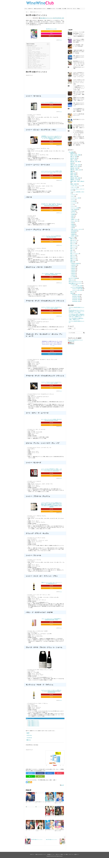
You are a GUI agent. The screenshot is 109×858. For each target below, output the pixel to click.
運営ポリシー (77, 854)
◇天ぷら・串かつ (74, 221)
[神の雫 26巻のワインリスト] (49, 810)
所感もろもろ (71, 279)
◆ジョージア (73, 246)
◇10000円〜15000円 (75, 263)
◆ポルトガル (73, 258)
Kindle (51, 33)
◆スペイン (73, 248)
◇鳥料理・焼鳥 (74, 235)
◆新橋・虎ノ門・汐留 (75, 166)
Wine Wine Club (53, 856)
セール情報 (73, 276)
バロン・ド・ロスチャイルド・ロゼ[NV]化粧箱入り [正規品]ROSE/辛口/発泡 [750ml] (52, 619)
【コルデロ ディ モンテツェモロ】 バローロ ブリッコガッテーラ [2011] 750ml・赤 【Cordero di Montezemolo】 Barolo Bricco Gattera (51, 204)
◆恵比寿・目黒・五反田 (76, 164)
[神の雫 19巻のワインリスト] (30, 796)
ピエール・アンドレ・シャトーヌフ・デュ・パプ (36, 58)
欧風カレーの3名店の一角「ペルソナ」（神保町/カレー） (78, 138)
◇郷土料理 (73, 232)
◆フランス (73, 255)
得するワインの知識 (73, 278)
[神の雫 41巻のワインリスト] (49, 773)
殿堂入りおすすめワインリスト (75, 281)
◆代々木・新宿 (74, 156)
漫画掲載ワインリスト (51, 8)
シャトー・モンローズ (32, 59)
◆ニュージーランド (75, 253)
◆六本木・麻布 (74, 158)
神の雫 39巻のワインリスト (79, 119)
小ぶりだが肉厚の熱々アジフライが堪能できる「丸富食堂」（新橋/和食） (78, 110)
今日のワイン (30, 8)
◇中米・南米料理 (74, 209)
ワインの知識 (58, 8)
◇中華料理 (73, 211)
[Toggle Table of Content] (47, 44)
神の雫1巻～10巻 (75, 296)
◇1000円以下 (73, 265)
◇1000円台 (73, 266)
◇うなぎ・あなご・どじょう (76, 185)
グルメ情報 (64, 8)
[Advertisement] (45, 84)
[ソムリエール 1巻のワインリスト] (40, 824)
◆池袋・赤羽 (73, 173)
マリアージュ (29, 735)
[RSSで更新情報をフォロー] (31, 782)
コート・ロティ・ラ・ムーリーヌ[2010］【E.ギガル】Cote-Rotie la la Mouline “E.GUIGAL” (51, 420)
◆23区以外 (73, 153)
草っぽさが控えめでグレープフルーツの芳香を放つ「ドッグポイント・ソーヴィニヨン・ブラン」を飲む (76, 311)
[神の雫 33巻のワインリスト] (49, 796)
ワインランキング (71, 344)
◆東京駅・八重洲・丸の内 (76, 169)
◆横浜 (72, 171)
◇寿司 (72, 222)
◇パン (72, 204)
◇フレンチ (73, 206)
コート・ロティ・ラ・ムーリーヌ (34, 57)
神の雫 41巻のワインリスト (32, 45)
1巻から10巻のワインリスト (33, 720)
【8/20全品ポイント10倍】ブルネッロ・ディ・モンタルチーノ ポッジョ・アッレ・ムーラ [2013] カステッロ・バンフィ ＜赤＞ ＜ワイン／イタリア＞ (52, 343)
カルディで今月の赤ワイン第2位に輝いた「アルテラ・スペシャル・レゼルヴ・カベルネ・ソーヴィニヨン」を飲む (76, 75)
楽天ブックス (51, 35)
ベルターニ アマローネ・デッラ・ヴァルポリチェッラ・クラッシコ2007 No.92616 (51, 308)
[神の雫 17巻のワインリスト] (49, 824)
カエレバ (61, 111)
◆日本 (72, 261)
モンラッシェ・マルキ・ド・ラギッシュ (35, 67)
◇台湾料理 (73, 214)
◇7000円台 (73, 275)
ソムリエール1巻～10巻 (77, 285)
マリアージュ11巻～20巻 (77, 288)
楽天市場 (51, 104)
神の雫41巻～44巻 (60, 18)
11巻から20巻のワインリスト (33, 721)
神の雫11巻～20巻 (76, 294)
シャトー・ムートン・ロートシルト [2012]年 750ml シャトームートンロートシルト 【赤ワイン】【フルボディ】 (51, 172)
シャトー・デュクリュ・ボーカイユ (34, 51)
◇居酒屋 (72, 224)
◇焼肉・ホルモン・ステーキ (76, 229)
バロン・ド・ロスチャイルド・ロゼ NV (35, 65)
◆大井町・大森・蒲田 (75, 161)
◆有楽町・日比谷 (74, 168)
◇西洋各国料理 (74, 230)
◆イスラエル (73, 242)
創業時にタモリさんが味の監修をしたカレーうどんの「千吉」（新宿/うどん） (78, 99)
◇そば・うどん (74, 187)
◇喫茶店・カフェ (74, 219)
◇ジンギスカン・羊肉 (75, 197)
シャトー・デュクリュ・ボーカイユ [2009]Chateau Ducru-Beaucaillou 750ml (51, 236)
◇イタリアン (73, 194)
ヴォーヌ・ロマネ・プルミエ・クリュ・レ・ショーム (37, 66)
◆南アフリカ (73, 260)
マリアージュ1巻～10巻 (77, 290)
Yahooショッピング (52, 353)
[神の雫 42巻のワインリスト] (40, 796)
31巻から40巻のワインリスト (33, 724)
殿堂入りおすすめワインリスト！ (40, 8)
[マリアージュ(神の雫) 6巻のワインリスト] (59, 796)
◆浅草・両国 (73, 174)
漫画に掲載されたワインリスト (46, 18)
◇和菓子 (72, 216)
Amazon (51, 31)
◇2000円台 (73, 268)
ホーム (26, 8)
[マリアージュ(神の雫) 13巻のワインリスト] (59, 824)
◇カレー (72, 196)
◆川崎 (72, 163)
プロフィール (69, 8)
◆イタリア (73, 243)
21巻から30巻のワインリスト (33, 723)
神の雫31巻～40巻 (76, 299)
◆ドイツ (72, 251)
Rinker (53, 345)
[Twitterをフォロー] (27, 782)
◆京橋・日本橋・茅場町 (76, 154)
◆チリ (72, 250)
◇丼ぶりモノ (73, 212)
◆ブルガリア (73, 256)
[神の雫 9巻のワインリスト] (59, 810)
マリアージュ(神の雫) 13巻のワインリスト (59, 830)
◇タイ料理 (73, 201)
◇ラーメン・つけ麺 (75, 207)
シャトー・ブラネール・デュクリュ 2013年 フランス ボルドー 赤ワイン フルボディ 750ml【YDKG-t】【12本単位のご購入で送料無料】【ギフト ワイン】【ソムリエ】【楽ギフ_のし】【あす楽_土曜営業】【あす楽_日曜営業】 (51, 504)
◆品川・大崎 (73, 159)
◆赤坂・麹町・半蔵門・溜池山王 (77, 181)
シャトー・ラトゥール (32, 63)
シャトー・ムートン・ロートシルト (34, 49)
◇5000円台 (73, 273)
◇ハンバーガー (74, 202)
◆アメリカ (73, 238)
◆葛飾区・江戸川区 (75, 179)
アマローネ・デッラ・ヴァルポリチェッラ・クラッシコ (37, 53)
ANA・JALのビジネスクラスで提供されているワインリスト (78, 104)
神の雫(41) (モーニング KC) (51, 28)
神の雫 (54, 18)
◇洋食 (72, 227)
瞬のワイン (73, 291)
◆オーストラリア (74, 245)
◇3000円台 (73, 270)
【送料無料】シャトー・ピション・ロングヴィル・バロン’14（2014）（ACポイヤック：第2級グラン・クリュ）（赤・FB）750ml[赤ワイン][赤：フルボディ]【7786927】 (51, 138)
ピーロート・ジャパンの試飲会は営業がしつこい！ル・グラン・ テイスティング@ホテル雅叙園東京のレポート (76, 35)
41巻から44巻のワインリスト (33, 725)
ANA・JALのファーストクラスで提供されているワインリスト (78, 57)
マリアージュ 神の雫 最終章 (76, 287)
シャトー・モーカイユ (32, 46)
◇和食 (72, 217)
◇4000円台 (73, 271)
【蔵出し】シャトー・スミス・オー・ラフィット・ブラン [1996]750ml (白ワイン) (51, 583)
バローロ (30, 50)
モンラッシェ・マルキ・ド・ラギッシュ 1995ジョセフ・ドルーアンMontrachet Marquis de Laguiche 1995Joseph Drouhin (51, 691)
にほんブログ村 (71, 341)
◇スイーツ (73, 199)
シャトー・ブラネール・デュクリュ (34, 60)
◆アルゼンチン (74, 240)
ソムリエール (73, 284)
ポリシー (74, 8)
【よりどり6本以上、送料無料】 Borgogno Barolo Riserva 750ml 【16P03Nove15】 (51, 274)
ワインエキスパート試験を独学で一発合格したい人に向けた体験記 (78, 41)
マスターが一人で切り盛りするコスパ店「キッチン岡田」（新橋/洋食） (78, 143)
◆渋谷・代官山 (74, 176)
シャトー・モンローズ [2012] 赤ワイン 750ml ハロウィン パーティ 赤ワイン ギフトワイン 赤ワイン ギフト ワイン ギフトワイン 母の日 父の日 (51, 469)
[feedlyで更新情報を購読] (29, 782)
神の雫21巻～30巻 (76, 297)
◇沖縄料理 (73, 225)
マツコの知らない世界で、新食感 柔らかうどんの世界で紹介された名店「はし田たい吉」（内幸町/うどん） (76, 315)
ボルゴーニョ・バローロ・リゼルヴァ (34, 52)
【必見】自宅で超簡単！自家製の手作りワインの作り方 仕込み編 (78, 51)
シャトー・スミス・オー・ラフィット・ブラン (36, 64)
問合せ (78, 8)
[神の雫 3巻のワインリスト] (30, 824)
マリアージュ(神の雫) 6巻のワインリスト (59, 802)
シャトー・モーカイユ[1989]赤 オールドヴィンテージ (51, 102)
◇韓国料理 (73, 234)
